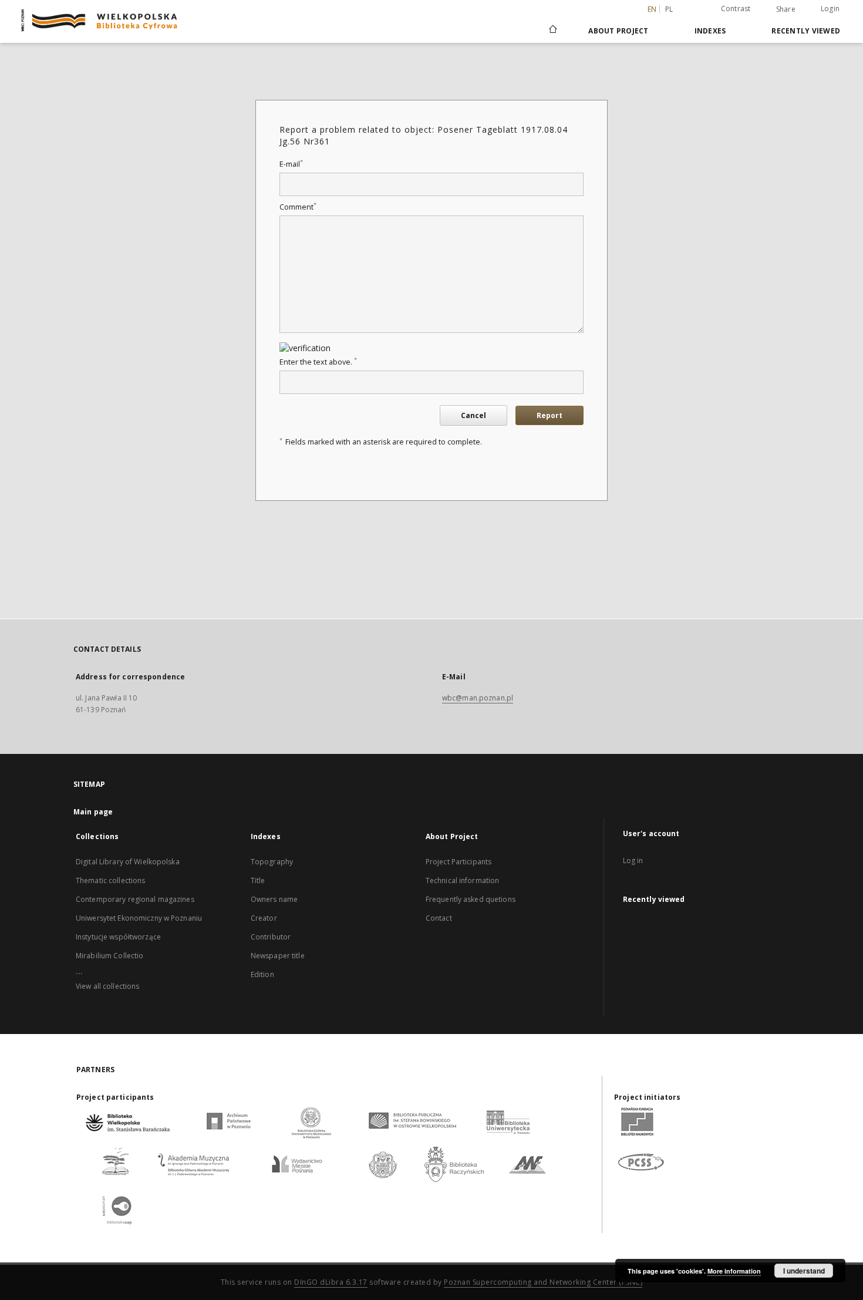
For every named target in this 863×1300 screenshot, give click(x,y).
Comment (297, 207)
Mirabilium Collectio (109, 956)
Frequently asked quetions (470, 899)
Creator (264, 918)
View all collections (107, 986)
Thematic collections (110, 880)
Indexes (710, 31)
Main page (93, 812)
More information (734, 1271)
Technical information (463, 880)
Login (830, 9)
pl (669, 9)
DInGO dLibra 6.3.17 (331, 1282)
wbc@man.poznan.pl (477, 698)
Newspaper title (278, 956)
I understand (804, 1270)
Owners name (274, 899)
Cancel (473, 415)
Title (258, 880)
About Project (618, 31)
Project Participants (458, 862)
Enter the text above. (318, 362)
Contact (439, 918)
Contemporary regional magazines (135, 899)
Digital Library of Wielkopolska (128, 862)
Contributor (271, 937)
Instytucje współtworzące (118, 937)
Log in (633, 860)
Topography (272, 862)
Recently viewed (805, 31)
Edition (262, 974)
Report (549, 415)
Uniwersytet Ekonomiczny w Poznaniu (139, 918)
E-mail (291, 164)
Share (785, 9)
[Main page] (552, 30)
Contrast (736, 9)
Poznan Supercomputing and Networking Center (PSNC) (543, 1282)
